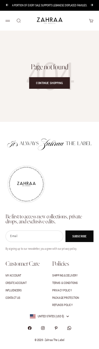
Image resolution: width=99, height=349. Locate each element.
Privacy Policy (62, 290)
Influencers (14, 290)
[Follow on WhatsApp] (69, 328)
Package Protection (65, 298)
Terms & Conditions (65, 283)
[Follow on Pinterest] (56, 328)
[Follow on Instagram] (43, 328)
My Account (13, 275)
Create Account (16, 283)
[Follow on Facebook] (30, 328)
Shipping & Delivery (65, 275)
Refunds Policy (62, 305)
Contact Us (13, 298)
